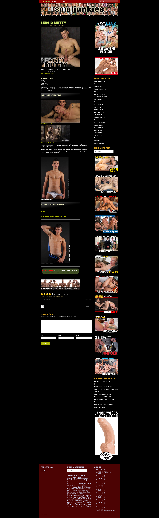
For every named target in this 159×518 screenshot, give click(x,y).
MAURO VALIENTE (100, 89)
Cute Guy (82, 487)
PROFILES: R (101, 498)
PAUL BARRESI (108, 396)
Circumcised (74, 483)
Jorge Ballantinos (108, 404)
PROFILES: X (101, 506)
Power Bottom (78, 500)
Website (78, 335)
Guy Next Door (75, 492)
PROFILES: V (101, 503)
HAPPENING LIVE (100, 469)
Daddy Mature (78, 488)
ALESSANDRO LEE (100, 127)
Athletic (76, 478)
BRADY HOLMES (100, 117)
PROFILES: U (101, 502)
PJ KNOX (97, 140)
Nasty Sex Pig (70, 500)
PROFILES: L (101, 489)
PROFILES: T (101, 500)
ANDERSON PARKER (101, 97)
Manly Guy (85, 497)
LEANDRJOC (98, 99)
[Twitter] (42, 470)
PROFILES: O (101, 493)
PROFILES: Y (101, 507)
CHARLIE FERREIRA (100, 138)
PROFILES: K (101, 488)
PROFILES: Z (101, 509)
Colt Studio (70, 485)
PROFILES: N (101, 492)
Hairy (81, 494)
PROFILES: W (101, 505)
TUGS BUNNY (99, 115)
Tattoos (78, 504)
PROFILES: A (101, 474)
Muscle (75, 499)
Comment (43, 319)
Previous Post (46, 299)
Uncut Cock (60, 296)
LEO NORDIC (99, 86)
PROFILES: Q (101, 496)
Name (42, 335)
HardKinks (50, 25)
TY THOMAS (111, 399)
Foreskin (85, 488)
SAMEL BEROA (99, 84)
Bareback (84, 478)
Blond (69, 484)
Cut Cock (75, 485)
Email (59, 335)
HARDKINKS (44, 210)
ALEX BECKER (99, 125)
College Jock (43, 296)
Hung (80, 495)
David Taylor (108, 394)
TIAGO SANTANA (100, 122)
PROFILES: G (101, 482)
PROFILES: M (101, 491)
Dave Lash (107, 381)
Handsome (73, 495)
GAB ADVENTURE (100, 81)
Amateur (70, 478)
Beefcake (74, 480)
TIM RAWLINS (102, 384)
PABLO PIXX (98, 135)
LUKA (96, 91)
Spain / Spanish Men (57, 25)
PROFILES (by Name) (101, 471)
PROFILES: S (101, 499)
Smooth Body (55, 296)
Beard (69, 480)
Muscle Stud (84, 498)
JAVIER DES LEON (100, 94)
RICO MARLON (99, 143)
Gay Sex (84, 490)
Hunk (84, 495)
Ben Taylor (102, 407)
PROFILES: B (101, 475)
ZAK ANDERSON (99, 120)
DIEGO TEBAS (99, 133)
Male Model (77, 497)
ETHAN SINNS (99, 109)
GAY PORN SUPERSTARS (104, 472)
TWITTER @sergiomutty (47, 73)
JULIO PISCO (99, 104)
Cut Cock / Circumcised (76, 486)
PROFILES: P (101, 495)
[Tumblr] (44, 470)
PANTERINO (98, 102)
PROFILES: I (100, 485)
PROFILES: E (101, 479)
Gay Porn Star (76, 490)
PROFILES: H (101, 483)
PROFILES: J (100, 486)
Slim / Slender (49, 296)
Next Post (87, 299)
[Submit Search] (100, 1)
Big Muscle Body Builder (77, 482)
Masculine (70, 499)
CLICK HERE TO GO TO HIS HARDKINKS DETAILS (54, 217)
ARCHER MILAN (99, 112)
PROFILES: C (101, 476)
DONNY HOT (98, 130)
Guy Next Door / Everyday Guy (79, 493)
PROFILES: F (101, 481)
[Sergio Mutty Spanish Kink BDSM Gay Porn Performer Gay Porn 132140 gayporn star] (60, 271)
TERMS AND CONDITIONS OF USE (105, 510)
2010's (46, 25)
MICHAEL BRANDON (106, 386)
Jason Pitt (107, 402)
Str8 (74, 504)
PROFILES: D (101, 478)
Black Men (86, 482)
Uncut (77, 506)
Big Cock (81, 480)
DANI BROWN (99, 107)
